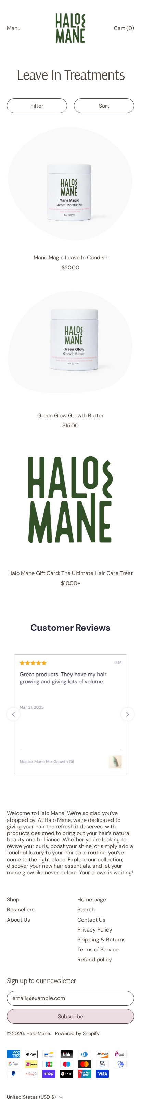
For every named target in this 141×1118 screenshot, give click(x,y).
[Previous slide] (13, 714)
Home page (91, 899)
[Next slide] (127, 714)
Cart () (124, 30)
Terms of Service (98, 949)
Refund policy (94, 959)
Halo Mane (38, 1033)
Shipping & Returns (101, 939)
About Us (18, 919)
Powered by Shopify (77, 1033)
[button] (37, 105)
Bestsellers (21, 909)
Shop (13, 899)
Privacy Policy (94, 929)
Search (86, 909)
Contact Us (91, 919)
